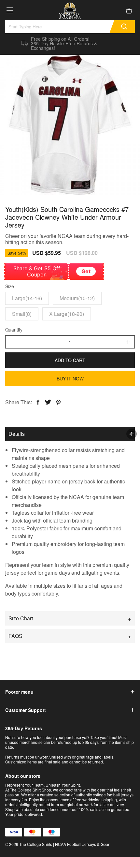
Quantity (13, 330)
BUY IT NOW (70, 378)
